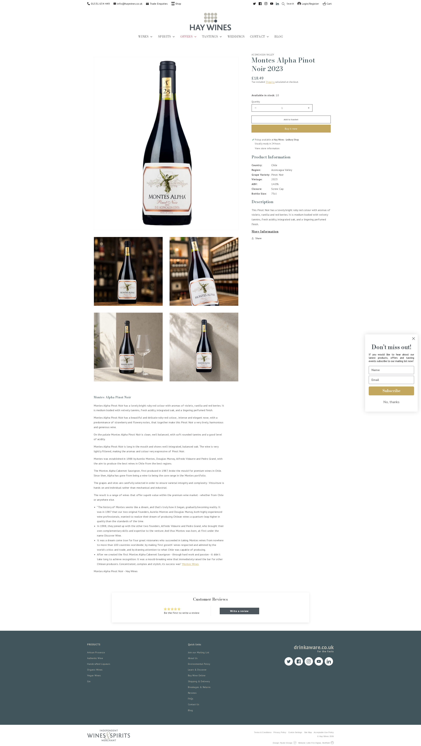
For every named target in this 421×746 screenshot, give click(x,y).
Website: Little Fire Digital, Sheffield (314, 743)
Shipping (270, 82)
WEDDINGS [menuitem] (236, 36)
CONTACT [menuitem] (257, 36)
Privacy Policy (279, 732)
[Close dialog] (413, 338)
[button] (289, 3)
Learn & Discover (197, 669)
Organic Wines (95, 669)
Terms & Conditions (263, 732)
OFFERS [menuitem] (186, 36)
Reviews (192, 692)
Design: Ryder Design (282, 743)
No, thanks (391, 402)
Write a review (239, 611)
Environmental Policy (199, 663)
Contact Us (193, 704)
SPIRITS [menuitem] (164, 36)
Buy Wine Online (197, 675)
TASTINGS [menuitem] (210, 36)
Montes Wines (190, 564)
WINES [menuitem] (143, 36)
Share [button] (258, 238)
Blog (190, 710)
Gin (89, 681)
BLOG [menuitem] (278, 36)
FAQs (190, 698)
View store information (267, 148)
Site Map (308, 732)
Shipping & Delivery (199, 681)
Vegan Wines (94, 675)
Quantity (256, 101)
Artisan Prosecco (96, 652)
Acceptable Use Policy (324, 732)
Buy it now (291, 128)
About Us (193, 658)
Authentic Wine (95, 658)
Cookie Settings (295, 732)
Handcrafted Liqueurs (98, 663)
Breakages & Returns (199, 687)
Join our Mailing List (198, 652)
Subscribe (391, 390)
